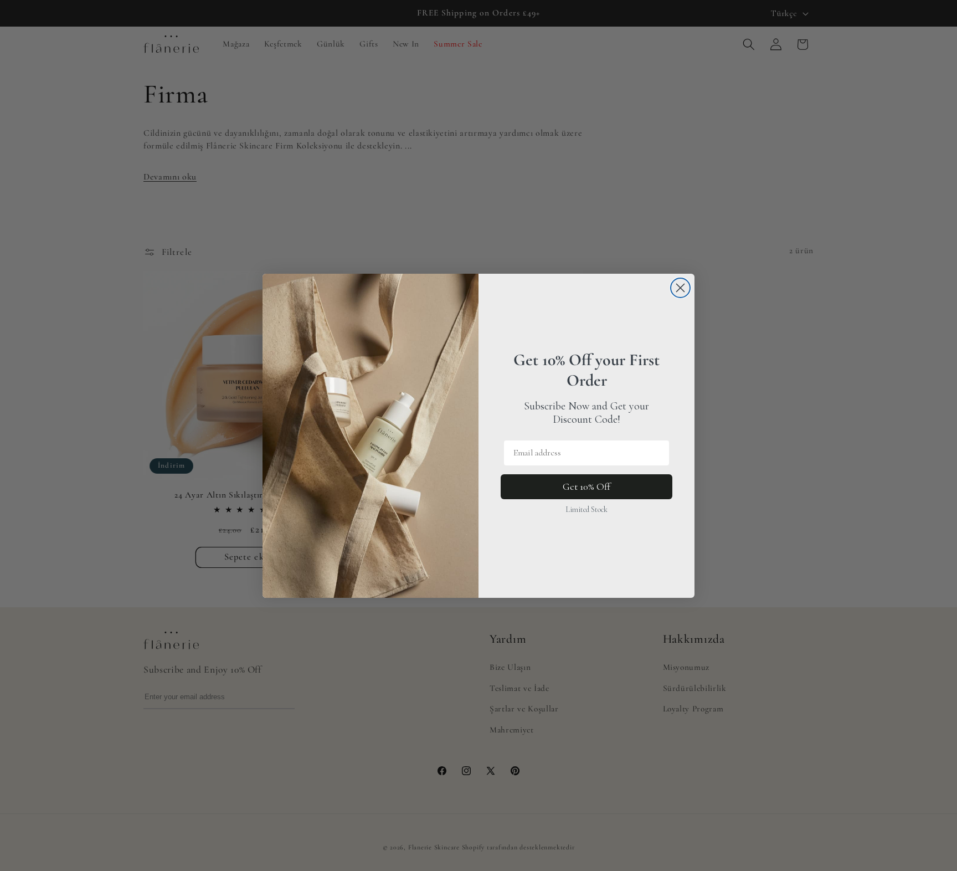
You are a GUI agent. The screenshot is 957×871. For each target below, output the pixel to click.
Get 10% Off (586, 486)
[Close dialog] (680, 288)
